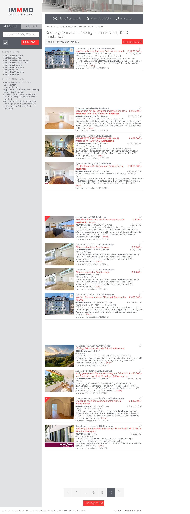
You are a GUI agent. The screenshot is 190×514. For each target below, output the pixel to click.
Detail (33, 26)
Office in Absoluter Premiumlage (92, 272)
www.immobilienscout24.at (86, 68)
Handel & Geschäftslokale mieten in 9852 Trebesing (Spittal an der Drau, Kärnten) (20, 96)
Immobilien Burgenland (14, 55)
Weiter (71, 118)
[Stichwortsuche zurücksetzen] (5, 42)
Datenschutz (31, 511)
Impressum (44, 511)
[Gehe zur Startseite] (21, 15)
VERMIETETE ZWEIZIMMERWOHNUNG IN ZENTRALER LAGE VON (97, 139)
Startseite (51, 27)
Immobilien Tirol (11, 69)
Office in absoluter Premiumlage (92, 247)
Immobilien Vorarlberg (14, 72)
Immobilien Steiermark (14, 67)
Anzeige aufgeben (77, 511)
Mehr (92, 65)
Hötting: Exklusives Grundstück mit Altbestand (99, 348)
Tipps (53, 511)
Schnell (12, 26)
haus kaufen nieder (12, 87)
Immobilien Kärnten (12, 58)
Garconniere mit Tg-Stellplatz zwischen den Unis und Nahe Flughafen (101, 112)
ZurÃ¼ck (47, 118)
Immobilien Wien (11, 74)
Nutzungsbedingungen (13, 511)
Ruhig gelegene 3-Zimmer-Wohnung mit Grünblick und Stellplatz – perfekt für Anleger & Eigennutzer (101, 374)
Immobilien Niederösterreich (16, 60)
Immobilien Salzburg (13, 65)
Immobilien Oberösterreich (16, 62)
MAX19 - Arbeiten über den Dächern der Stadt (99, 51)
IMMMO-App (62, 511)
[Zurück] (68, 492)
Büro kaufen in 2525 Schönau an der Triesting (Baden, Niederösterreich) (20, 102)
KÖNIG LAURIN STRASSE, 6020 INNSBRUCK (75, 27)
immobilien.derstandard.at (86, 130)
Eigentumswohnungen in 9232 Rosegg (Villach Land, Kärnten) (21, 90)
